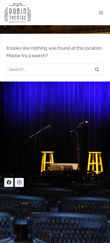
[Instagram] (19, 182)
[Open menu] (101, 12)
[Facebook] (8, 182)
